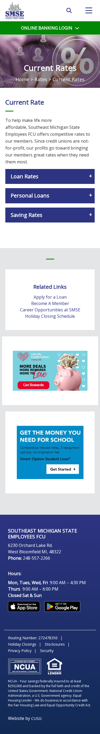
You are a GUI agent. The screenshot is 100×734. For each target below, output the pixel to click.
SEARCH (69, 10)
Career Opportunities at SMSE (50, 310)
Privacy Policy (19, 650)
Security (47, 650)
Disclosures (55, 644)
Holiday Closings (22, 644)
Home (22, 79)
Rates (40, 79)
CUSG (36, 718)
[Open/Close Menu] (89, 10)
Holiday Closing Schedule (50, 316)
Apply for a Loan (50, 297)
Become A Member (50, 303)
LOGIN (46, 28)
